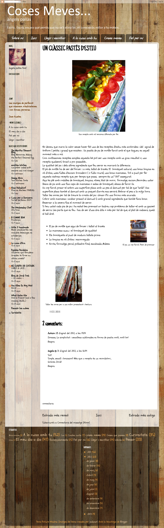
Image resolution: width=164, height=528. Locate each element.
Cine (62, 435)
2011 (89, 452)
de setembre (93, 498)
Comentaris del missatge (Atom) (74, 422)
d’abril (90, 475)
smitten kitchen (19, 165)
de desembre (93, 508)
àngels (51, 351)
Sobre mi (17, 38)
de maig (91, 479)
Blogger (123, 521)
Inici (33, 38)
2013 (89, 514)
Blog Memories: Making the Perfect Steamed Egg (22, 156)
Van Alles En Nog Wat (21, 285)
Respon (51, 341)
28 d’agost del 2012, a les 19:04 (71, 333)
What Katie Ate (19, 295)
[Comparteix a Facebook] (57, 311)
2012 (89, 457)
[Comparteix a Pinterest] (59, 311)
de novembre (93, 503)
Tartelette (16, 312)
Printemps (16, 220)
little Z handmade (20, 227)
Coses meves (112, 38)
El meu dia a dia (17, 131)
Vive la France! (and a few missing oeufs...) (23, 299)
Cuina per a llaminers (21, 197)
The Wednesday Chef (21, 207)
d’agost (91, 494)
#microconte (14, 435)
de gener (91, 461)
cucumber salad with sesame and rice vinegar (22, 169)
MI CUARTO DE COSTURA (22, 266)
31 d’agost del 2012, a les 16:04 (72, 351)
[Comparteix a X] (55, 311)
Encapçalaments (59, 440)
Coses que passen (116, 435)
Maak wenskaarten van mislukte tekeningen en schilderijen (21, 232)
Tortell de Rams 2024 (21, 200)
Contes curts (74, 435)
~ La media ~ (17, 278)
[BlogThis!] (53, 311)
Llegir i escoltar (54, 38)
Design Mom (17, 178)
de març (91, 470)
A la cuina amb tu (85, 38)
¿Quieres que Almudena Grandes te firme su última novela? (22, 255)
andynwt (93, 521)
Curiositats (138, 434)
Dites (11, 440)
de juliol (91, 489)
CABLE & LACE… (18, 268)
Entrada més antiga (142, 415)
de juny (90, 484)
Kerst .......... (16, 288)
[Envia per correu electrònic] (51, 311)
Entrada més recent (55, 415)
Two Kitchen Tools (19, 180)
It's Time (15, 210)
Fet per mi (136, 38)
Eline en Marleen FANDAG (22, 190)
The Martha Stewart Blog (21, 151)
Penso (130, 439)
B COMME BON (18, 217)
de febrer (92, 465)
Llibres (118, 440)
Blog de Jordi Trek (20, 275)
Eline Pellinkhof (18, 188)
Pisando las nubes (20, 308)
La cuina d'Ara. (18, 243)
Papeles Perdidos (19, 250)
